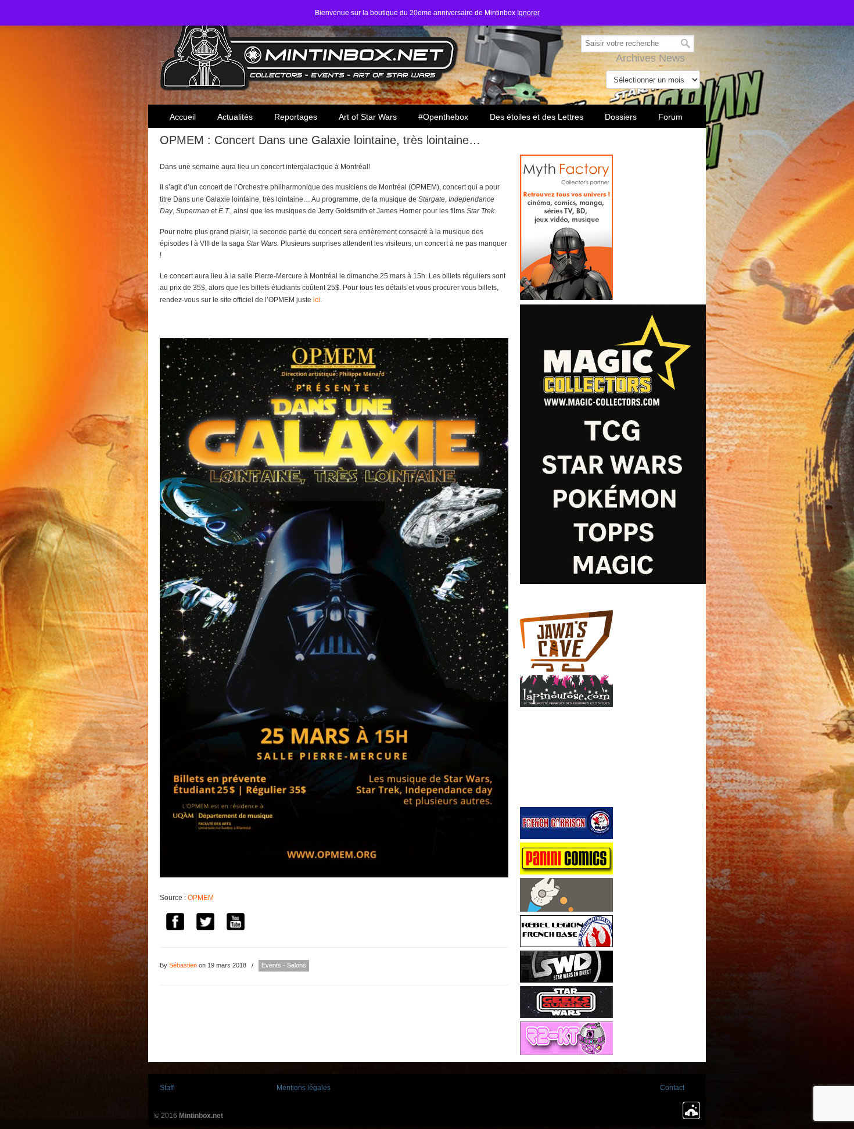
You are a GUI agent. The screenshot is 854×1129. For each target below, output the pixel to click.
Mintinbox (309, 47)
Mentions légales (304, 1088)
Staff (167, 1088)
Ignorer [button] (528, 13)
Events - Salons (283, 965)
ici (316, 300)
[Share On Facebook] (174, 923)
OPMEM (201, 898)
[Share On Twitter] (205, 923)
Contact (672, 1088)
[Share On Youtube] (235, 923)
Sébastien (183, 965)
